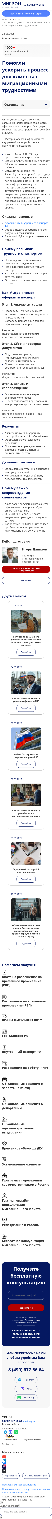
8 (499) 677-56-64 (35, 5)
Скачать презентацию (36, 1475)
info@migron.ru (31, 1421)
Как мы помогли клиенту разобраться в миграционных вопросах (26, 813)
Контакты (9, 1444)
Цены (14, 1439)
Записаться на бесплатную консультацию (26, 569)
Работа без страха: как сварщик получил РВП (26, 756)
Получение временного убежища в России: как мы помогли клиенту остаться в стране (26, 640)
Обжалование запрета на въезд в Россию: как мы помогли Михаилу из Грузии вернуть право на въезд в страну (26, 931)
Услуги (26, 1439)
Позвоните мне (26, 1307)
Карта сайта (11, 1475)
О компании (7, 1439)
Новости (37, 1439)
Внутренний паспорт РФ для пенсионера (26, 870)
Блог (4, 1444)
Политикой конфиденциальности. (27, 1323)
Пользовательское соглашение (19, 1484)
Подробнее (26, 652)
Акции (31, 1439)
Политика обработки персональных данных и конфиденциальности (26, 1491)
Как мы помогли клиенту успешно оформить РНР (26, 699)
